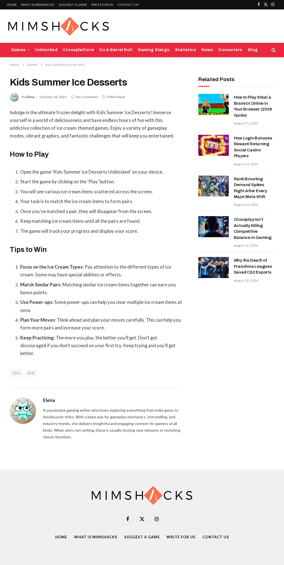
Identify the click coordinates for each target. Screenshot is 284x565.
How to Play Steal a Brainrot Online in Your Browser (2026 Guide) (253, 106)
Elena (30, 97)
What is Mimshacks (37, 4)
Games (18, 50)
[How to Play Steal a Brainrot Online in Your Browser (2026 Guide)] (213, 104)
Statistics (185, 50)
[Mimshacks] (58, 26)
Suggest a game (73, 4)
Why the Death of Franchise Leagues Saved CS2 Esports (253, 266)
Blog (253, 50)
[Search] (273, 50)
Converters (230, 50)
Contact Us (128, 4)
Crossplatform (78, 50)
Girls (16, 373)
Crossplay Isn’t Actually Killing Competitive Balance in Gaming (253, 228)
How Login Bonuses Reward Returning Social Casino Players (253, 147)
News (207, 50)
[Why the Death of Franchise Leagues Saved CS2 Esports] (213, 267)
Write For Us (102, 4)
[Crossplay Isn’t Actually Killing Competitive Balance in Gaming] (213, 226)
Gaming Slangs (154, 50)
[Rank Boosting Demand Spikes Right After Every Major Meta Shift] (213, 186)
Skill (30, 373)
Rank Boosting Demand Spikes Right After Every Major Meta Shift (250, 188)
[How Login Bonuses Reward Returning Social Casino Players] (213, 145)
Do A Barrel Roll (115, 50)
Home (12, 4)
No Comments (87, 97)
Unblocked (46, 50)
